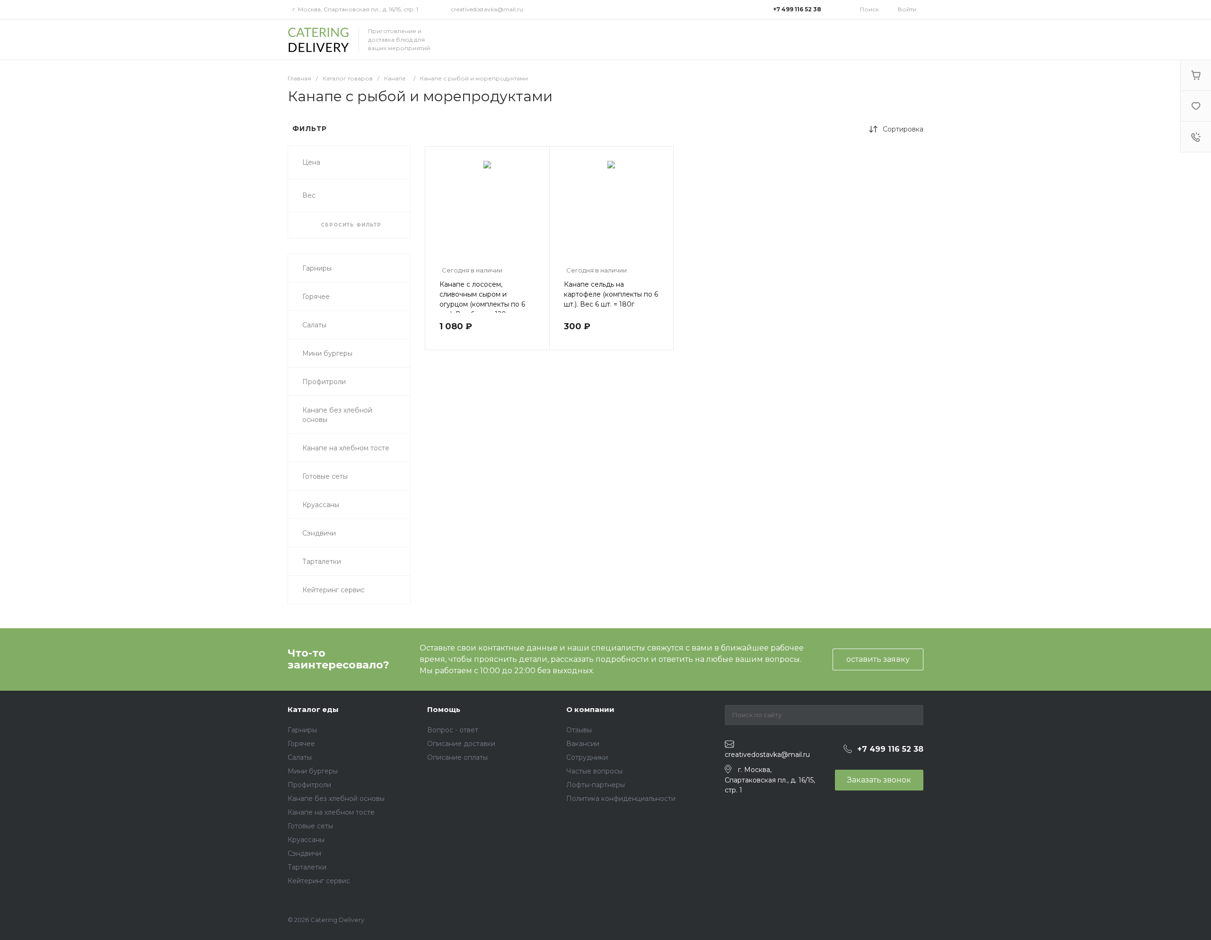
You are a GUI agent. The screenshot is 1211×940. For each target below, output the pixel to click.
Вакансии (582, 743)
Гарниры (302, 730)
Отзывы (579, 730)
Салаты (300, 757)
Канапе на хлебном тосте (331, 812)
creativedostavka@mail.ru (487, 9)
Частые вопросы (594, 771)
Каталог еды (313, 709)
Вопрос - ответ (452, 730)
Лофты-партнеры (595, 785)
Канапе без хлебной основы (336, 798)
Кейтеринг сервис (319, 881)
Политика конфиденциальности (621, 798)
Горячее (301, 743)
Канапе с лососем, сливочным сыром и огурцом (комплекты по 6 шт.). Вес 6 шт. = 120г (482, 299)
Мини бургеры (313, 771)
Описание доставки (461, 743)
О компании (590, 709)
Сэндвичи (304, 853)
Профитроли (309, 785)
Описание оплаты (457, 757)
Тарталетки (307, 867)
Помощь (443, 709)
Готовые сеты (310, 826)
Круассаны (306, 839)
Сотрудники (587, 757)
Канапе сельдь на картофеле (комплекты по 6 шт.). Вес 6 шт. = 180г (611, 294)
